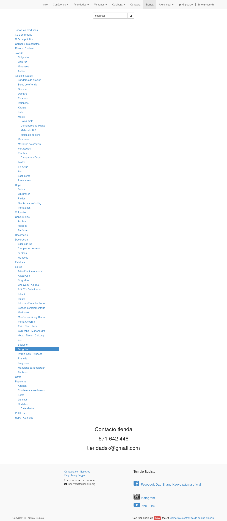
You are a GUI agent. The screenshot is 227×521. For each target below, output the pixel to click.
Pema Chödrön (26, 321)
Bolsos (21, 189)
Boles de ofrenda (27, 84)
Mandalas (23, 139)
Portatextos (24, 148)
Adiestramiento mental (30, 271)
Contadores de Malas (33, 125)
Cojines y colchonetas (27, 43)
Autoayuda (24, 275)
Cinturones (24, 194)
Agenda (22, 385)
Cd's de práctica (24, 39)
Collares (22, 62)
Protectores (24, 180)
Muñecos (23, 257)
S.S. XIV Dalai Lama (29, 289)
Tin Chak (23, 166)
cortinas (22, 253)
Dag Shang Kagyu (74, 475)
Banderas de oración (29, 80)
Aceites (22, 221)
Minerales (23, 66)
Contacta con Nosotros (77, 471)
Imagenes (23, 363)
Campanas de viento (29, 248)
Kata (20, 112)
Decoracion (21, 235)
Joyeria (19, 53)
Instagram (148, 497)
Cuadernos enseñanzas (31, 390)
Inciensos (23, 103)
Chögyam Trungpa (28, 285)
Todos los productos (26, 30)
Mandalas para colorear (31, 367)
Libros (18, 266)
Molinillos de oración (29, 144)
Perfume (22, 230)
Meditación (24, 312)
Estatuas (23, 98)
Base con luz (25, 243)
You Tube (148, 505)
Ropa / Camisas (24, 417)
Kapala (22, 107)
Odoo (157, 518)
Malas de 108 (28, 130)
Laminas (22, 399)
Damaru (22, 93)
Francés (22, 358)
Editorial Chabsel (24, 48)
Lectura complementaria (31, 308)
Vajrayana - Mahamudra (31, 331)
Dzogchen (23, 349)
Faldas (22, 198)
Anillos (21, 71)
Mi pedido (187, 4)
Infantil (21, 294)
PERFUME (21, 413)
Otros (18, 377)
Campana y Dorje (30, 157)
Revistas (22, 404)
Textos (21, 162)
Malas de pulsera (30, 134)
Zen (20, 171)
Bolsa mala (27, 121)
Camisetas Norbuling (29, 203)
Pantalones (24, 207)
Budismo (23, 344)
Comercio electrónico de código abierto (192, 518)
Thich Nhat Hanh (27, 326)
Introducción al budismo (31, 303)
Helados (22, 225)
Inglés (21, 298)
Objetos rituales (24, 75)
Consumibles (22, 217)
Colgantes (23, 57)
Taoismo (22, 372)
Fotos (21, 395)
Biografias (23, 280)
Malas (21, 116)
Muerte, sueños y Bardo (31, 317)
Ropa (18, 185)
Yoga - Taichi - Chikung (31, 335)
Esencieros (24, 176)
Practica (22, 153)
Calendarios (27, 408)
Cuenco (22, 89)
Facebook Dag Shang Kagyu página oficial (171, 484)
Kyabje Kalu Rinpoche (30, 354)
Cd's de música (23, 34)
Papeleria (20, 381)
